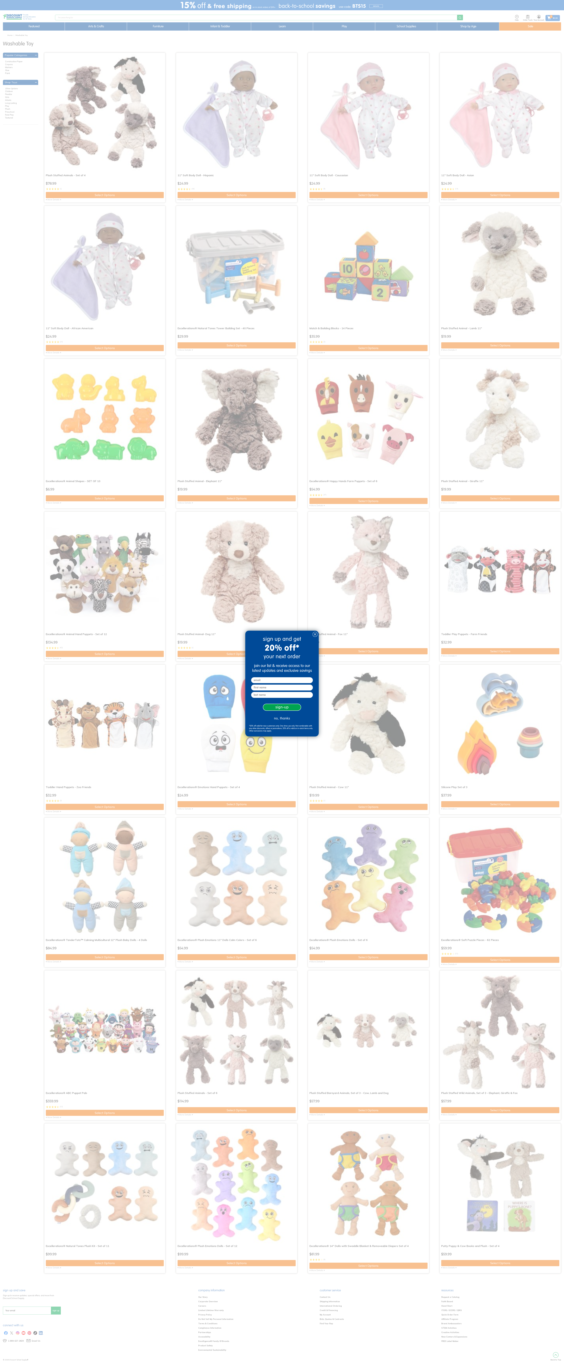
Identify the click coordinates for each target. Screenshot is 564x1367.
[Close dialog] (315, 634)
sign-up (282, 707)
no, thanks (282, 718)
